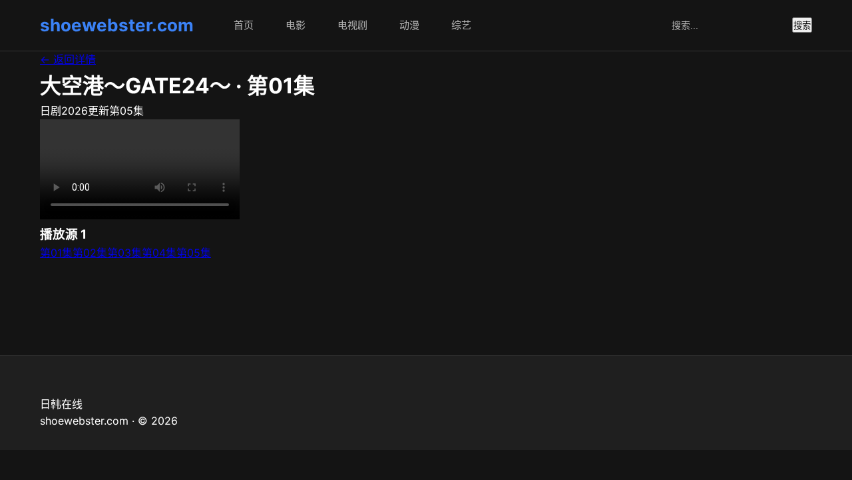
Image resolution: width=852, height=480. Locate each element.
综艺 (461, 25)
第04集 (159, 252)
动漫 (409, 25)
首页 (244, 25)
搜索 (802, 26)
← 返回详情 (68, 59)
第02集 (90, 252)
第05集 (193, 252)
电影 (296, 25)
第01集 (56, 252)
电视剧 (352, 25)
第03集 (124, 252)
